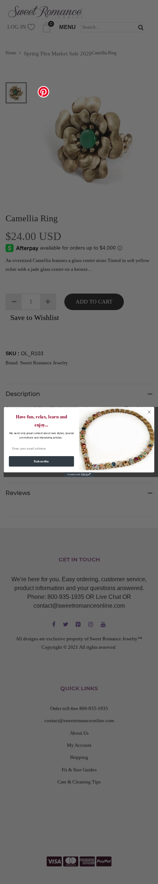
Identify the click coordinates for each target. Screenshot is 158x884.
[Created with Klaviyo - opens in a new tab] (79, 474)
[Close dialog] (149, 411)
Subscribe (41, 461)
